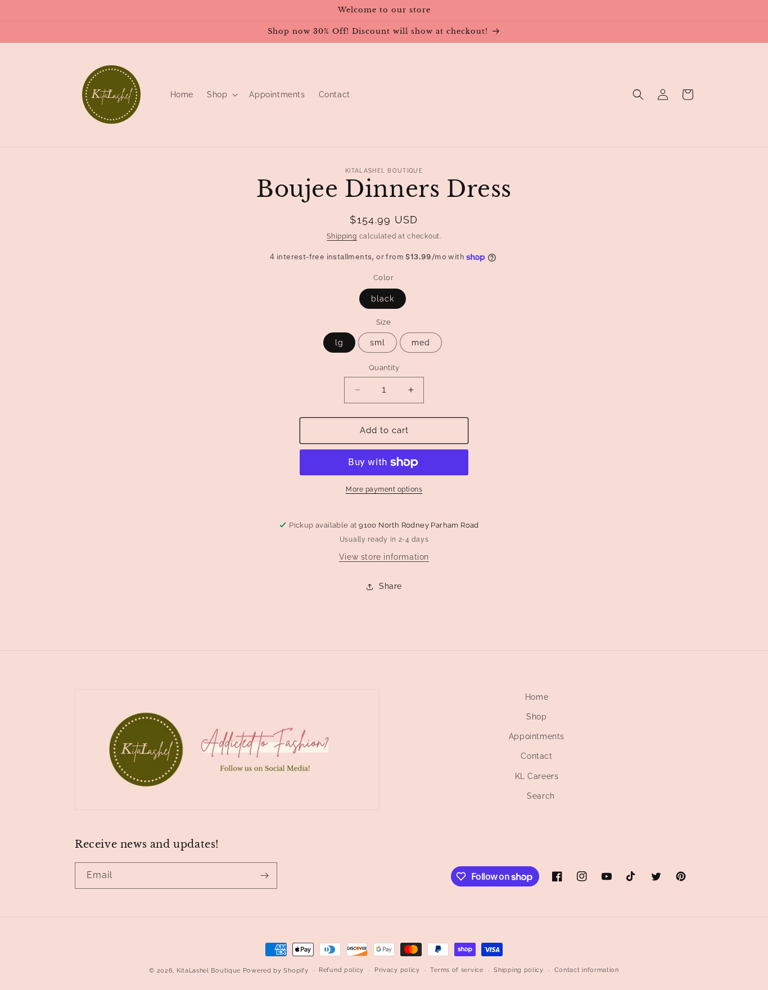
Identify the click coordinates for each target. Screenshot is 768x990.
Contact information (586, 970)
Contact (536, 756)
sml (377, 342)
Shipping (342, 236)
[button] (221, 94)
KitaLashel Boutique (209, 970)
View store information (384, 556)
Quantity (384, 367)
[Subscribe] (264, 875)
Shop (536, 716)
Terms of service (456, 970)
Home (536, 696)
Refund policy (341, 970)
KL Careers (537, 776)
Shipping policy (519, 970)
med (421, 342)
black (382, 298)
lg (339, 342)
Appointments (536, 736)
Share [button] (390, 586)
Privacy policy (397, 970)
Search (541, 795)
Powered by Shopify (276, 970)
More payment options (384, 489)
